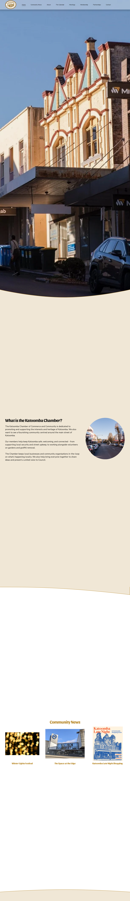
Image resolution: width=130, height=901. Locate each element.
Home (24, 5)
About (49, 5)
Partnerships (97, 5)
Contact (108, 5)
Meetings (72, 5)
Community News (36, 5)
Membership (84, 5)
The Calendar (60, 5)
